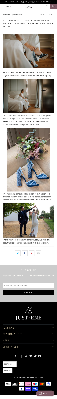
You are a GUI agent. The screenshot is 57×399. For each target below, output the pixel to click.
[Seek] (47, 6)
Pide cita (47, 393)
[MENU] (1, 6)
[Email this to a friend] (38, 253)
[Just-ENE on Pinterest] (31, 356)
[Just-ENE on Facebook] (21, 356)
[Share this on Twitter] (18, 253)
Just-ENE (23, 377)
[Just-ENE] (28, 6)
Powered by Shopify (35, 377)
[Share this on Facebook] (24, 253)
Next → (51, 15)
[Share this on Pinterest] (31, 253)
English (8, 364)
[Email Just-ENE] (17, 356)
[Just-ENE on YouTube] (40, 356)
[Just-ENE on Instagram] (26, 356)
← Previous (43, 15)
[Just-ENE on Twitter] (35, 356)
